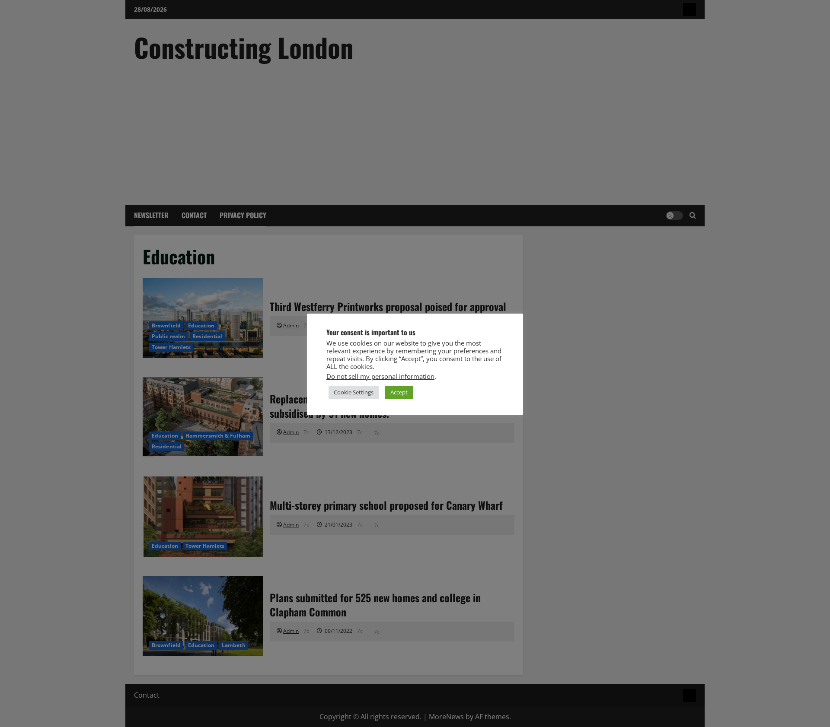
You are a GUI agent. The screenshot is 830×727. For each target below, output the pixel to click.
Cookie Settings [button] (354, 392)
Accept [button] (399, 392)
